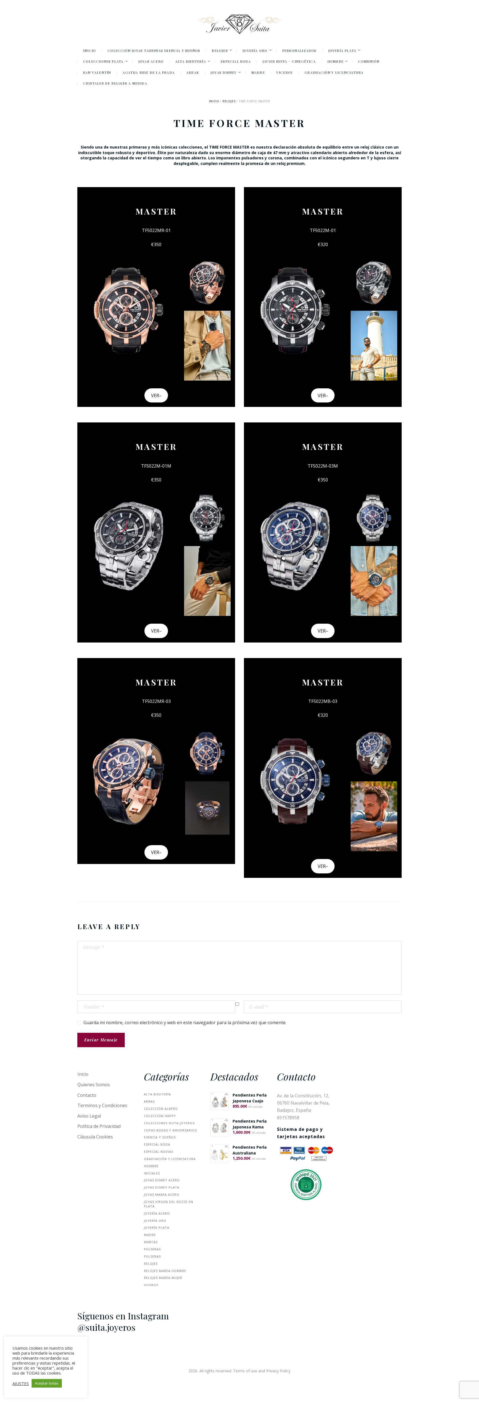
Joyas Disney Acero (162, 1180)
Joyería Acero (157, 1213)
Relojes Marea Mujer (163, 1278)
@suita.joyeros (106, 1327)
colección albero (161, 1109)
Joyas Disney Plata (161, 1187)
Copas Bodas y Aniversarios (170, 1130)
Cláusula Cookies (95, 1137)
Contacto (86, 1095)
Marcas (151, 1242)
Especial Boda (157, 1144)
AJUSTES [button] (20, 1383)
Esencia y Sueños (160, 1137)
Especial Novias (158, 1151)
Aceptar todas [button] (46, 1383)
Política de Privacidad (99, 1126)
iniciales (152, 1173)
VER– (156, 395)
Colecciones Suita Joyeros (169, 1123)
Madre (150, 1235)
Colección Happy (160, 1116)
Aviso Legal (89, 1116)
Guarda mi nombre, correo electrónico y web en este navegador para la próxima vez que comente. (184, 1022)
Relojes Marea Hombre (165, 1271)
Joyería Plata (156, 1227)
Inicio (214, 101)
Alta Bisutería (157, 1094)
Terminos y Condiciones (102, 1105)
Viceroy (151, 1285)
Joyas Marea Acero (161, 1194)
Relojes (151, 1263)
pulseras (152, 1249)
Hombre (151, 1166)
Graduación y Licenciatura (170, 1159)
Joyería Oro (155, 1221)
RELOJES (229, 101)
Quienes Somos (93, 1085)
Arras (149, 1101)
